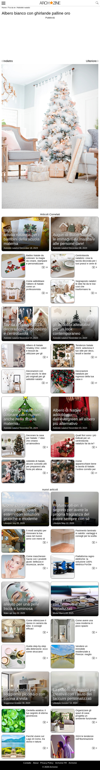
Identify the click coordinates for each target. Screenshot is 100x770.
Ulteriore (91, 61)
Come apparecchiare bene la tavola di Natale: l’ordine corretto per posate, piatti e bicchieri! (86, 468)
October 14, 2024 (69, 703)
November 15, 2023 (29, 338)
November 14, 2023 (78, 338)
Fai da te (11, 7)
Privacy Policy (46, 763)
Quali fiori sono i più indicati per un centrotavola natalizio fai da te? (86, 439)
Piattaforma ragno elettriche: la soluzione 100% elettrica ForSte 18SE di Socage (85, 562)
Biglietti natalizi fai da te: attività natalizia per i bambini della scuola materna (25, 237)
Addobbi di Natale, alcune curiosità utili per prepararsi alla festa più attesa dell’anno (36, 466)
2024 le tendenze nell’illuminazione (84, 737)
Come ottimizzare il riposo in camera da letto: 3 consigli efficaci (36, 624)
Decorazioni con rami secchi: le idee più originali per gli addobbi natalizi (36, 375)
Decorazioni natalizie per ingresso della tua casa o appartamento (85, 376)
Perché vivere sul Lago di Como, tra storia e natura (35, 739)
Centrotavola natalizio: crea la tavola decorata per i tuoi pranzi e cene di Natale (86, 261)
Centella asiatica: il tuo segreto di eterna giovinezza (37, 713)
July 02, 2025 (19, 613)
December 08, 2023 (78, 248)
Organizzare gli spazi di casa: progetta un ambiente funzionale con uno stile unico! (86, 716)
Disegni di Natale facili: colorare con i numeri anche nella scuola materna (24, 417)
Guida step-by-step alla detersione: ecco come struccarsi (37, 649)
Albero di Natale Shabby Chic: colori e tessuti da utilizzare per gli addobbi (36, 351)
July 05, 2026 (18, 523)
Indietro (8, 61)
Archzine (73, 763)
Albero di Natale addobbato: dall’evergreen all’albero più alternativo (74, 417)
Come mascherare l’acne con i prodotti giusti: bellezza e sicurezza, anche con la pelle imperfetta (36, 563)
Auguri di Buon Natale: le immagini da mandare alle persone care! (74, 239)
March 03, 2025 (66, 613)
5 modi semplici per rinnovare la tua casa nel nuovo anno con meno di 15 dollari (36, 536)
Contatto (27, 763)
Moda (55, 613)
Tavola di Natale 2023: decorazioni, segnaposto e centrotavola (25, 329)
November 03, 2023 (78, 428)
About (35, 763)
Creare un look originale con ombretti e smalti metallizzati (74, 604)
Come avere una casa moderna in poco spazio (84, 623)
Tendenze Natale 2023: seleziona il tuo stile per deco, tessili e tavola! (85, 349)
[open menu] (3, 3)
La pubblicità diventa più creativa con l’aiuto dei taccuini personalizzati (74, 694)
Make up (8, 613)
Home (4, 7)
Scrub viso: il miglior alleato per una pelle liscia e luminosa (21, 604)
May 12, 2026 (68, 523)
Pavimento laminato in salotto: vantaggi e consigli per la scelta (86, 533)
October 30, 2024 (22, 703)
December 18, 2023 (29, 248)
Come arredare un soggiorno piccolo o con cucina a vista (24, 694)
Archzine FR (61, 763)
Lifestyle (7, 523)
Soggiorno (8, 703)
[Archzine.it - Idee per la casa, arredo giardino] (50, 3)
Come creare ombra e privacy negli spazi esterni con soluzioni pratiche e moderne (23, 512)
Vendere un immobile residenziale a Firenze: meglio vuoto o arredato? (85, 651)
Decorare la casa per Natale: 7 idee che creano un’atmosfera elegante (35, 441)
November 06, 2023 (29, 428)
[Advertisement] (23, 37)
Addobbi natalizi (23, 7)
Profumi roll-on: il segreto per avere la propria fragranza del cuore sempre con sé (71, 512)
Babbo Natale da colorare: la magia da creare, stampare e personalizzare (36, 259)
